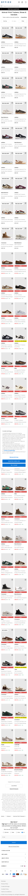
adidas (3, 42)
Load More (14, 785)
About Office (5, 858)
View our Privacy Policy (13, 846)
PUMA (2, 669)
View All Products (14, 788)
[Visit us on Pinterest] (11, 871)
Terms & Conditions (6, 891)
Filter (23, 21)
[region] (14, 448)
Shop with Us (5, 862)
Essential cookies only (14, 461)
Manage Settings (14, 457)
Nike (15, 368)
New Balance (4, 117)
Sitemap (3, 881)
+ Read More (24, 17)
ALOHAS (3, 769)
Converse (3, 242)
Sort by (5, 21)
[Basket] (21, 2)
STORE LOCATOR (6, 850)
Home (2, 816)
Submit (14, 842)
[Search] (1, 6)
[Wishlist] (18, 2)
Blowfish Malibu (18, 769)
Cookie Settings (5, 886)
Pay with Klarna (13, 9)
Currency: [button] (12, 866)
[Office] (6, 2)
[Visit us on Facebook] (5, 871)
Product (9, 816)
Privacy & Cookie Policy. (9, 450)
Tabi (15, 669)
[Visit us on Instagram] (17, 871)
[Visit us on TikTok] (23, 871)
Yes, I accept (14, 465)
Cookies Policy (5, 889)
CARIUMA (16, 744)
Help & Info (4, 854)
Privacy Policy (4, 883)
